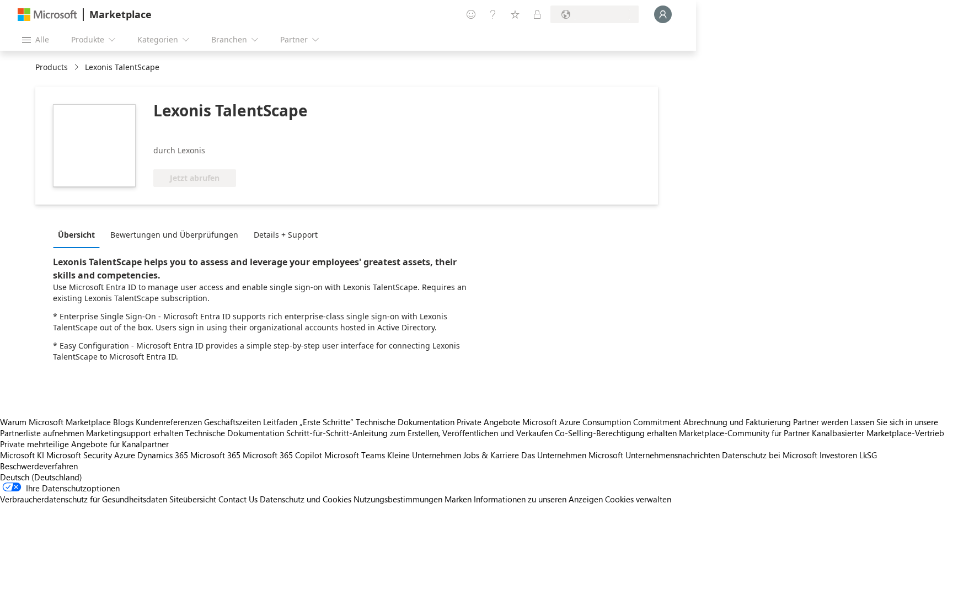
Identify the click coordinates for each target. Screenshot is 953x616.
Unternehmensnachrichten (672, 454)
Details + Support (286, 234)
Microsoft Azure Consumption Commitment (602, 421)
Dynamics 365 (162, 454)
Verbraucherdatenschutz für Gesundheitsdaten (83, 499)
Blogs (123, 421)
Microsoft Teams (354, 454)
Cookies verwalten (638, 499)
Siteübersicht (192, 499)
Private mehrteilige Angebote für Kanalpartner (84, 443)
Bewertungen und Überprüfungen (174, 234)
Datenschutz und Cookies (305, 499)
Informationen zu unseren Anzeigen (538, 499)
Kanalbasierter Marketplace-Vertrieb (878, 432)
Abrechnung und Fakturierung (737, 421)
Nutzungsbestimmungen (398, 499)
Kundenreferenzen (169, 421)
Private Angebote (488, 421)
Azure (124, 454)
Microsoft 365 (215, 454)
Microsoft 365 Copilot (282, 454)
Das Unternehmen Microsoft (572, 454)
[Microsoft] (47, 14)
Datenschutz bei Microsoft (769, 454)
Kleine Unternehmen (424, 454)
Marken (458, 499)
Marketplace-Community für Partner (744, 432)
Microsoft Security (79, 454)
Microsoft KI (22, 454)
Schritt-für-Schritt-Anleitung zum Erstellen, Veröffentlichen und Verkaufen (419, 432)
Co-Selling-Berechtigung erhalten (616, 432)
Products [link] (51, 67)
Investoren (838, 454)
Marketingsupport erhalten (134, 432)
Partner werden (820, 421)
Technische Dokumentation (405, 421)
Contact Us (238, 499)
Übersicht (76, 234)
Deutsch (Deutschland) (41, 477)
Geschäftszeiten (232, 421)
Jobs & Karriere (491, 454)
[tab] (79, 234)
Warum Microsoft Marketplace (55, 421)
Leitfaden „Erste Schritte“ (308, 421)
